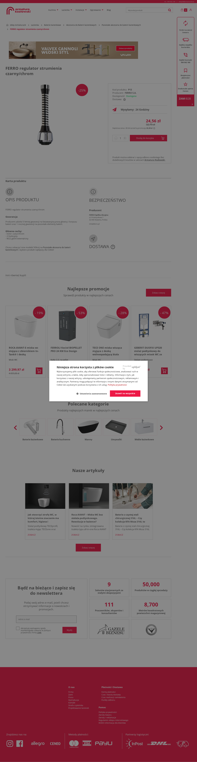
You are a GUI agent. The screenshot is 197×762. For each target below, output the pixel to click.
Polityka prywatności (117, 384)
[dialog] (98, 381)
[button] (93, 393)
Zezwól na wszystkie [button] (125, 393)
